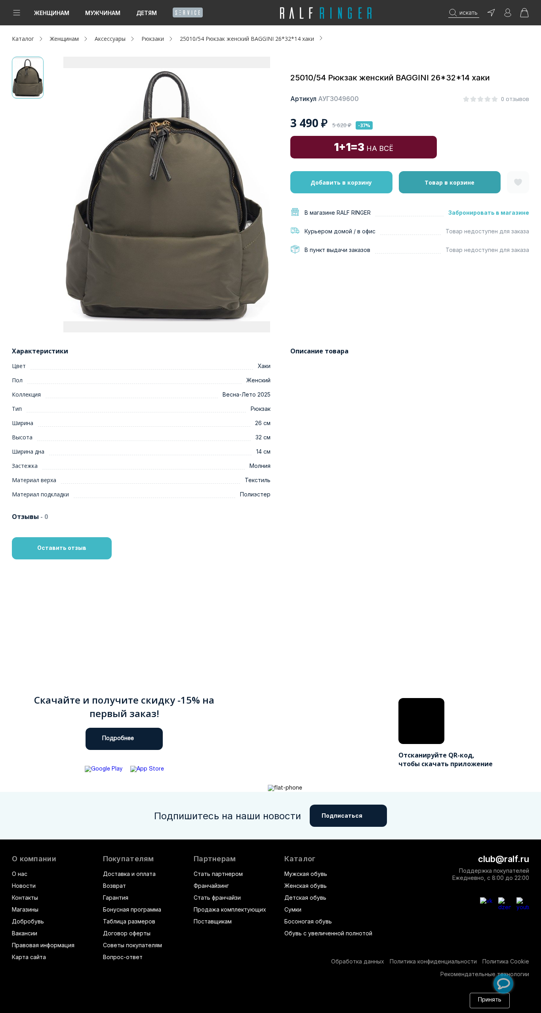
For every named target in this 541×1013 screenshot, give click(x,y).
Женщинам (51, 13)
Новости (24, 885)
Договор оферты (126, 933)
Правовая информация (43, 945)
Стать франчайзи (217, 897)
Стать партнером (218, 873)
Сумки (292, 909)
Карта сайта (29, 957)
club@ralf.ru (503, 858)
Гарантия (115, 897)
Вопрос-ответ (123, 957)
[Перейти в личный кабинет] (507, 15)
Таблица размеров (129, 921)
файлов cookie (150, 1004)
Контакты (25, 897)
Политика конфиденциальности (433, 961)
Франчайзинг (211, 885)
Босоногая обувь (308, 921)
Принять (489, 1000)
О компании (34, 858)
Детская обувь (305, 897)
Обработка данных (357, 961)
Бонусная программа (132, 909)
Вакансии (24, 933)
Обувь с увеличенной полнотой (328, 933)
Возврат (114, 885)
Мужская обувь (305, 873)
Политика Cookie (505, 961)
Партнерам (215, 858)
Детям (146, 13)
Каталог (299, 858)
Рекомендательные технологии (484, 974)
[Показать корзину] (524, 15)
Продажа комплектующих (230, 909)
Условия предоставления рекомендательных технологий (334, 1004)
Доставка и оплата (129, 873)
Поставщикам (213, 921)
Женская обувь (305, 885)
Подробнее (118, 738)
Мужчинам (102, 13)
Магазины (25, 909)
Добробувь (28, 921)
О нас (19, 873)
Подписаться (342, 815)
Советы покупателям (132, 945)
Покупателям (128, 858)
